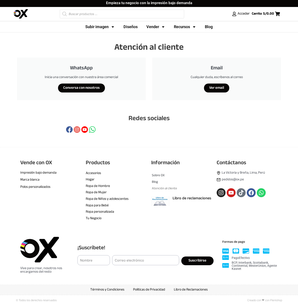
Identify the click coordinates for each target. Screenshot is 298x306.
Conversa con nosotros (81, 88)
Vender (152, 26)
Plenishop (276, 300)
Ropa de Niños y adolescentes (107, 199)
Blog (209, 26)
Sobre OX (158, 175)
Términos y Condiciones (107, 289)
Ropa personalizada (100, 212)
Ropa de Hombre (98, 186)
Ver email (216, 88)
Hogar (90, 179)
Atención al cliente (164, 188)
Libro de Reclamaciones (191, 289)
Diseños (130, 26)
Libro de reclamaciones (192, 198)
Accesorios (93, 173)
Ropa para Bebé (97, 205)
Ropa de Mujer (96, 192)
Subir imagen (97, 26)
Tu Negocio (93, 218)
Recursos (182, 26)
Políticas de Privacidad (149, 289)
